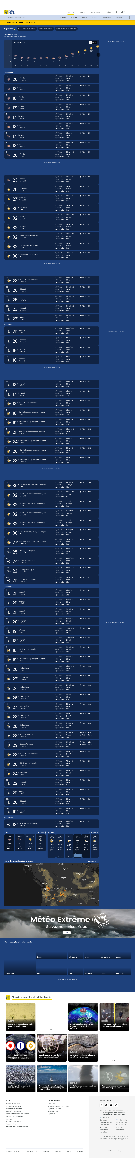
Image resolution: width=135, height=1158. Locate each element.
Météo (10, 18)
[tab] (90, 42)
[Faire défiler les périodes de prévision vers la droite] (98, 55)
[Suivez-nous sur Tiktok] (116, 1105)
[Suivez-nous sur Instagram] (106, 1105)
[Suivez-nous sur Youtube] (111, 1105)
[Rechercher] (116, 12)
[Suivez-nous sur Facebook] (101, 1105)
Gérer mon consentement (15, 1116)
